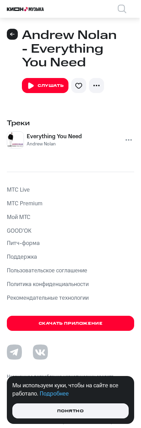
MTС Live (18, 190)
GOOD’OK (19, 231)
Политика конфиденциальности (48, 284)
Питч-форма (23, 243)
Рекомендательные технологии (48, 298)
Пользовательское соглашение (47, 271)
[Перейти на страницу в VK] (40, 352)
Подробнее (54, 394)
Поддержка (22, 257)
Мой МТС (18, 217)
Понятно (70, 411)
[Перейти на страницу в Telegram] (14, 352)
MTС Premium (24, 203)
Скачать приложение (71, 323)
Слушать (51, 86)
